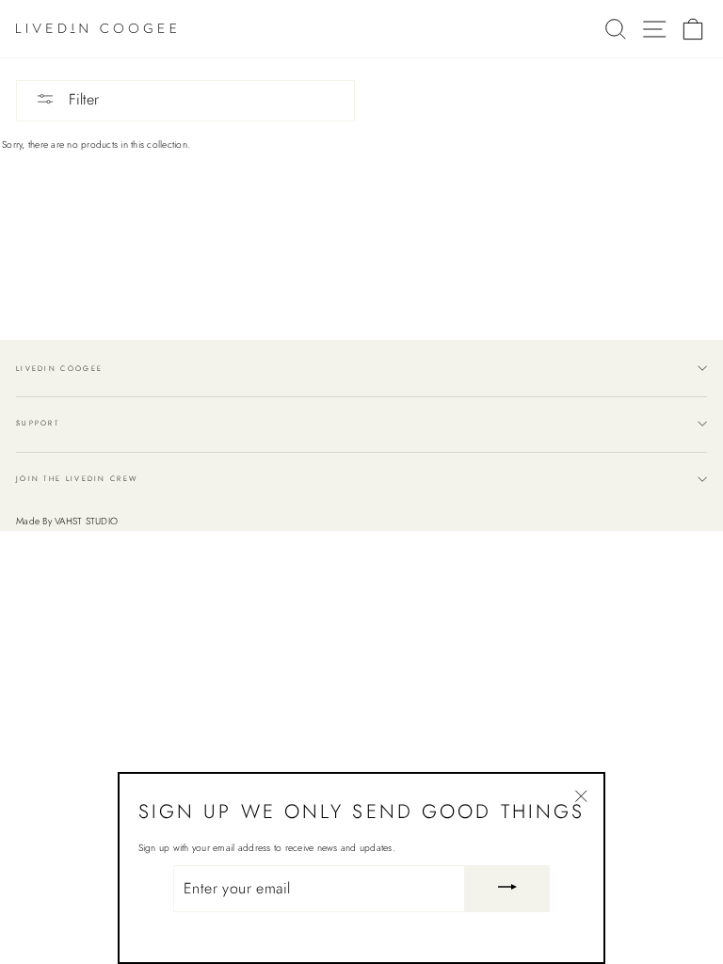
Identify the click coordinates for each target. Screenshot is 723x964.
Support (37, 423)
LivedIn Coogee (59, 368)
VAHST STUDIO (86, 521)
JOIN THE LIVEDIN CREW (76, 479)
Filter (81, 99)
